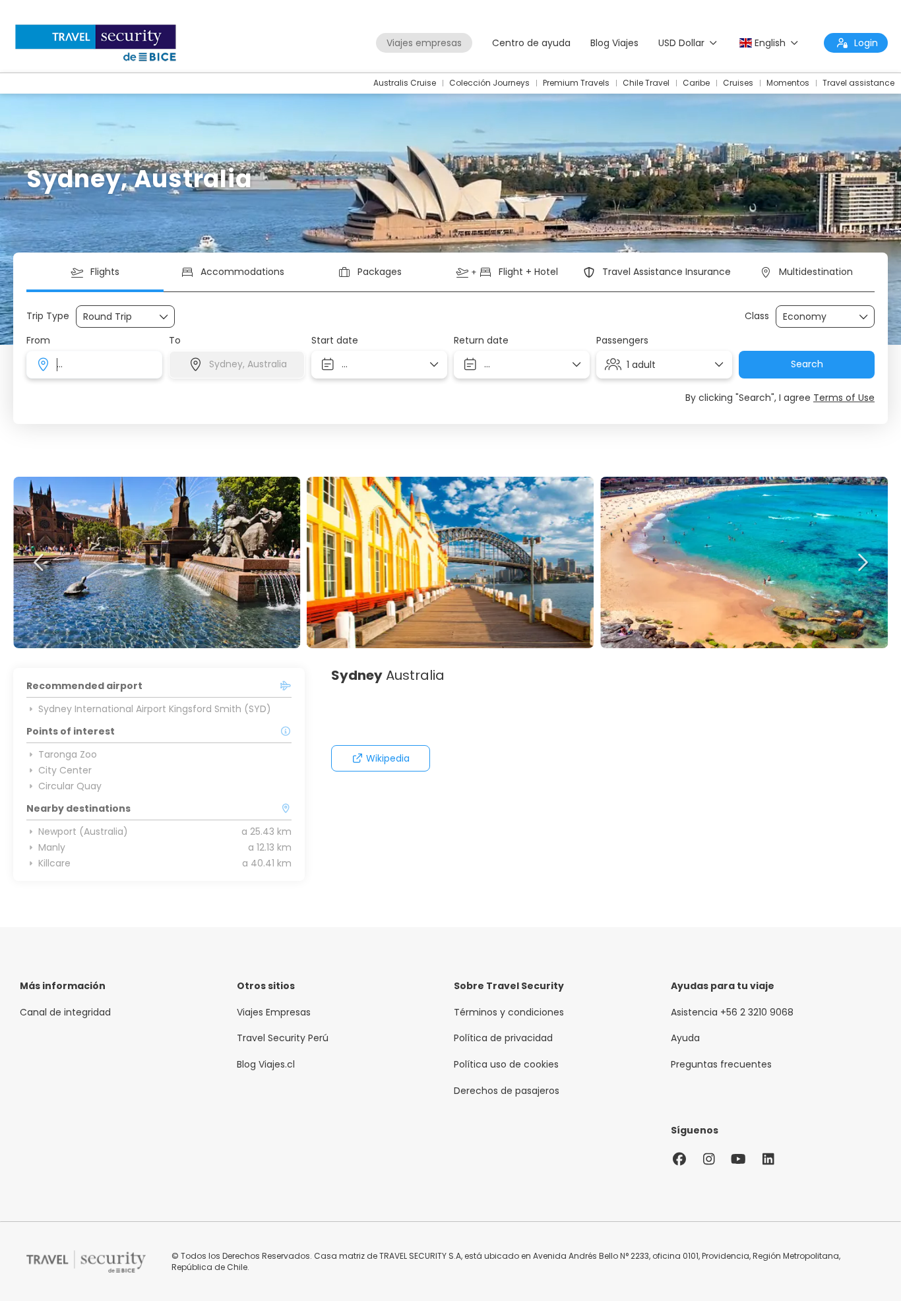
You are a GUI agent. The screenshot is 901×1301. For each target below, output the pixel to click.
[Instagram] (708, 1159)
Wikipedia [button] (388, 758)
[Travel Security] (86, 1261)
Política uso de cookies (506, 1064)
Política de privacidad (503, 1038)
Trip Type (47, 316)
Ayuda (685, 1038)
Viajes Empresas (274, 1012)
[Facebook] (679, 1159)
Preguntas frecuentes (721, 1064)
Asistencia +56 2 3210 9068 (732, 1012)
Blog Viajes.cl (266, 1064)
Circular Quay (70, 786)
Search (807, 364)
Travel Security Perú (282, 1038)
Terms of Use (844, 397)
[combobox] (94, 364)
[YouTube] (738, 1159)
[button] (39, 562)
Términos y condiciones (509, 1012)
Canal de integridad (65, 1012)
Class (757, 316)
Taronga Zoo (67, 754)
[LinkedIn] (768, 1159)
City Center (65, 770)
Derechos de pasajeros (506, 1091)
